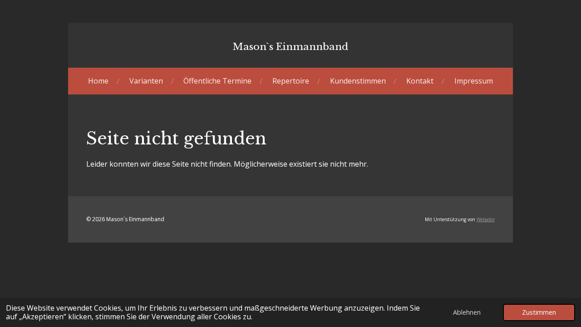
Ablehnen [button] (467, 312)
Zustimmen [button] (539, 312)
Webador (486, 219)
